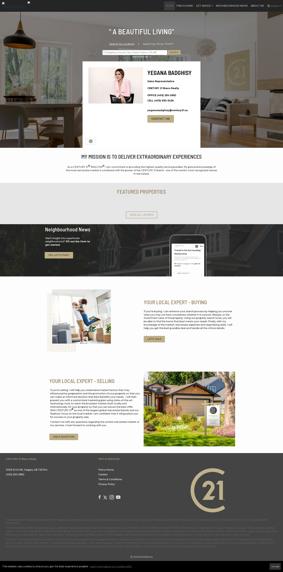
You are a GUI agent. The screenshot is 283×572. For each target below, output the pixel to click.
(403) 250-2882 (166, 95)
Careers (103, 474)
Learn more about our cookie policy (111, 566)
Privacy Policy (106, 484)
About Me (257, 5)
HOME (169, 5)
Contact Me (160, 118)
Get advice (205, 7)
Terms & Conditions (110, 479)
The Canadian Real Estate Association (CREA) (144, 531)
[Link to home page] (15, 5)
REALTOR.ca (45, 534)
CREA (174, 528)
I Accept (275, 566)
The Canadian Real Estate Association (130, 534)
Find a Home (184, 5)
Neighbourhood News (232, 5)
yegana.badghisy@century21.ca (167, 110)
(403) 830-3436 (164, 100)
